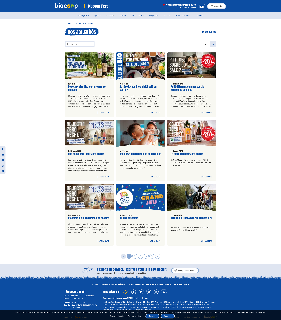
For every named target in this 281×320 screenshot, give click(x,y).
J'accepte (167, 316)
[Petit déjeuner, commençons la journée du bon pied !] (191, 66)
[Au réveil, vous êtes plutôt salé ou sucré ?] (140, 66)
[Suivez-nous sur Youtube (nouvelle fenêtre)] (2, 160)
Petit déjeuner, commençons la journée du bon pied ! (187, 88)
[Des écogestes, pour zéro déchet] (89, 134)
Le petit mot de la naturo (185, 15)
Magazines (153, 15)
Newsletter (218, 6)
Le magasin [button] (82, 15)
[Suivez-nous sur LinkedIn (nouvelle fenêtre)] (2, 154)
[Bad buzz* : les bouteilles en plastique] (140, 134)
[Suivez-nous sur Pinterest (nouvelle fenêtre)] (2, 171)
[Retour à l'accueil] (66, 6)
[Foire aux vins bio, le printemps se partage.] (89, 66)
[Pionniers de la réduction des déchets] (89, 198)
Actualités (110, 15)
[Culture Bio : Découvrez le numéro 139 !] (191, 198)
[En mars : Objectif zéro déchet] (191, 134)
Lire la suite (104, 112)
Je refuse (152, 316)
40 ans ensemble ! (130, 218)
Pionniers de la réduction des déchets (89, 218)
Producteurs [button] (137, 15)
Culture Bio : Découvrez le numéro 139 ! (191, 220)
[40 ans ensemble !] (140, 198)
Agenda (97, 15)
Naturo (200, 15)
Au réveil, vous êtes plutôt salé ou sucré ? (138, 88)
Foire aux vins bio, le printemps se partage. (87, 88)
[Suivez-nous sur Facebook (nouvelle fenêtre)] (2, 149)
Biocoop (166, 15)
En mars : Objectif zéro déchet (187, 154)
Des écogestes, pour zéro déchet (86, 154)
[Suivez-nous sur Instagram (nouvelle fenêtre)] (2, 165)
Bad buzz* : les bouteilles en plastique (140, 154)
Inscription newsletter (187, 271)
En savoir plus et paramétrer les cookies (125, 316)
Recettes (123, 15)
